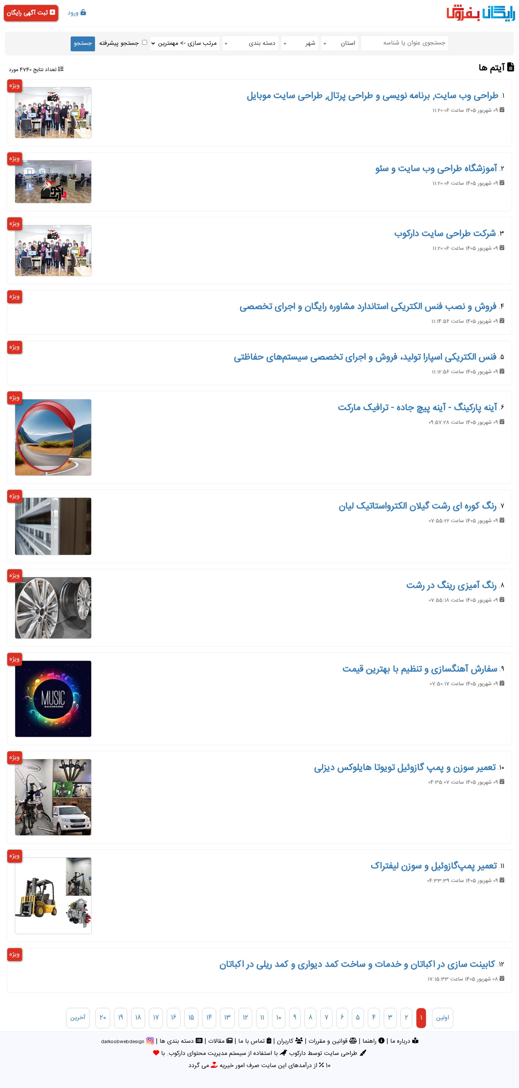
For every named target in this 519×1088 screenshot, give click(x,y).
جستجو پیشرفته (119, 43)
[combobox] (340, 43)
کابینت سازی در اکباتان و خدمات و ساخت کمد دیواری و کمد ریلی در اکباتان (357, 964)
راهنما (370, 1041)
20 (103, 1018)
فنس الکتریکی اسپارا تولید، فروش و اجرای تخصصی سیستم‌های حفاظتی (365, 357)
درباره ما (401, 1041)
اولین (442, 1018)
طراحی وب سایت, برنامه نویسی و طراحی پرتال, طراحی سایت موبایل (372, 96)
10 (278, 1018)
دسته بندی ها (178, 1041)
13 (227, 1018)
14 (209, 1018)
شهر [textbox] (310, 43)
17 (156, 1018)
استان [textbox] (348, 43)
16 (173, 1018)
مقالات (217, 1041)
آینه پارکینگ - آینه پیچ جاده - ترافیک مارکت (417, 408)
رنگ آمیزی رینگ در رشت (452, 586)
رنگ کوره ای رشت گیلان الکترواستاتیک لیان (418, 506)
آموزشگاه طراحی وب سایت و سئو (436, 169)
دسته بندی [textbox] (262, 43)
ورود (74, 13)
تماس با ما (252, 1041)
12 (245, 1018)
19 (120, 1018)
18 (138, 1018)
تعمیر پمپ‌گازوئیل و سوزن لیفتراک (434, 866)
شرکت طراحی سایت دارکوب (445, 234)
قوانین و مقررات (329, 1041)
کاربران (286, 1041)
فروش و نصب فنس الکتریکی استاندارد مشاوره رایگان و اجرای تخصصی (368, 307)
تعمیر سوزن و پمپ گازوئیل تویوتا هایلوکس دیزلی (404, 768)
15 (191, 1018)
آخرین (77, 1018)
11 (262, 1018)
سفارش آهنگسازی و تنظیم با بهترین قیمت (420, 669)
